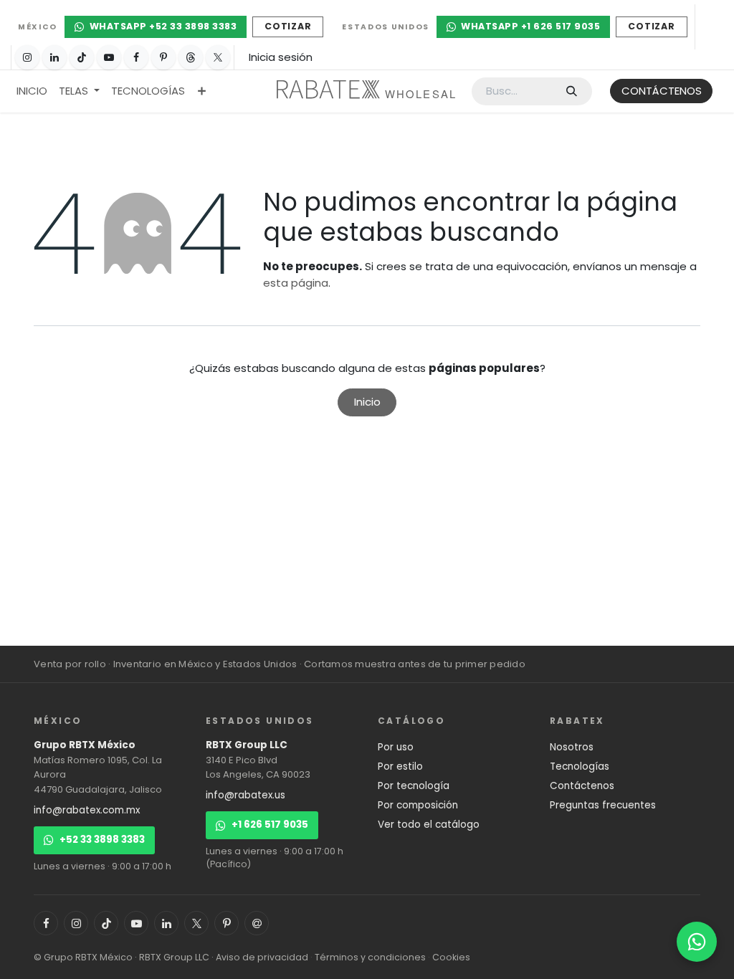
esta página (295, 282)
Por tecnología (413, 786)
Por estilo (400, 766)
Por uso (396, 747)
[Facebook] (136, 57)
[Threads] (190, 57)
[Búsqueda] (571, 91)
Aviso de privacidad (262, 957)
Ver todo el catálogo (429, 824)
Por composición (418, 805)
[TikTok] (82, 57)
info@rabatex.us (245, 795)
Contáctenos (582, 786)
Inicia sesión (281, 57)
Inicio (367, 401)
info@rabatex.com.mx (87, 810)
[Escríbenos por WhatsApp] (697, 942)
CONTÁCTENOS (661, 90)
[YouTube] (109, 57)
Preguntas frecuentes (603, 805)
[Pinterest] (163, 57)
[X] (218, 57)
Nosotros (572, 747)
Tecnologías (579, 766)
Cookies (451, 957)
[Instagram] (27, 57)
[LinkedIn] (54, 57)
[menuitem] (32, 91)
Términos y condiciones (370, 957)
